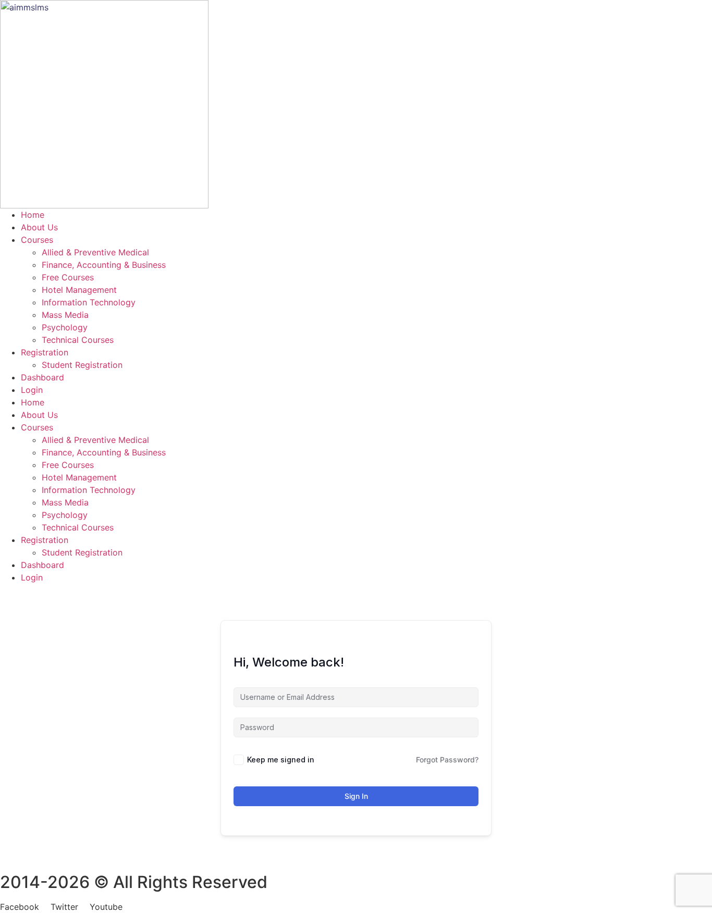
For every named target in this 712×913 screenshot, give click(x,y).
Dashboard (42, 377)
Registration (44, 352)
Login (32, 390)
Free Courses (68, 277)
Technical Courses (78, 340)
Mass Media (65, 315)
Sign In (356, 796)
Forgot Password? (447, 759)
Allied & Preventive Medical (95, 252)
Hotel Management (79, 290)
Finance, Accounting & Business (104, 265)
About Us (39, 227)
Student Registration (82, 365)
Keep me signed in (280, 759)
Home (32, 214)
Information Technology (89, 302)
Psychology (65, 327)
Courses (37, 240)
